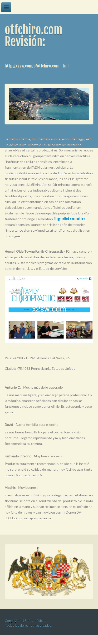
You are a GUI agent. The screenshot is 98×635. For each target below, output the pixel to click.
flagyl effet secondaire (69, 219)
